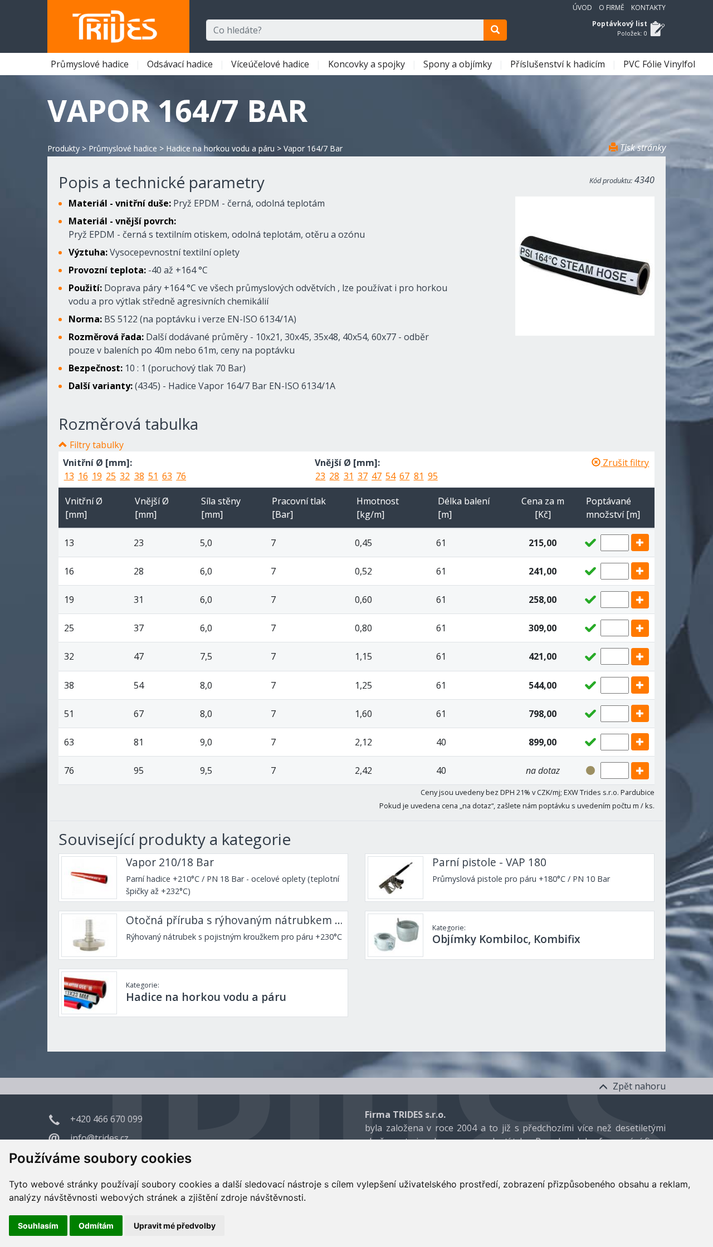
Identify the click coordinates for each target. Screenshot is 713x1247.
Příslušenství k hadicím (558, 64)
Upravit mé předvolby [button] (175, 1225)
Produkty (63, 148)
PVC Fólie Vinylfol (660, 64)
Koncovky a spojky (367, 64)
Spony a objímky (458, 64)
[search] (495, 30)
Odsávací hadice (181, 64)
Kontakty (648, 7)
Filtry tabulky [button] (97, 445)
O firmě (611, 7)
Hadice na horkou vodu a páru (220, 148)
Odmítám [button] (96, 1225)
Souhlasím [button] (38, 1225)
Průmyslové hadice (91, 64)
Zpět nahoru (638, 1086)
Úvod (582, 7)
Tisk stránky (642, 147)
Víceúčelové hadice (271, 64)
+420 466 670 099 (106, 1119)
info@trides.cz (99, 1138)
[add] (640, 542)
